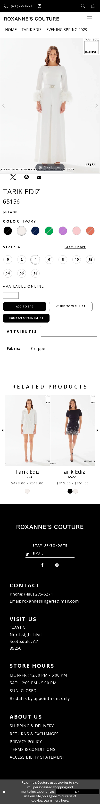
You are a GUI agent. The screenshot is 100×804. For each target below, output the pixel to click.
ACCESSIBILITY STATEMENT (37, 757)
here (64, 800)
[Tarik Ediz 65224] (27, 430)
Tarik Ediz (31, 29)
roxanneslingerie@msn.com (50, 601)
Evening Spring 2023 (66, 29)
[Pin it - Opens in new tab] (26, 177)
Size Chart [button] (75, 246)
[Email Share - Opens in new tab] (39, 177)
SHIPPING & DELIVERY (32, 726)
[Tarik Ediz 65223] (72, 430)
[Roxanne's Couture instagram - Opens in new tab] (39, 6)
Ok (77, 791)
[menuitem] (43, 564)
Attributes (22, 331)
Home (11, 29)
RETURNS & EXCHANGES (34, 734)
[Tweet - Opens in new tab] (13, 177)
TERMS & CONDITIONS (32, 749)
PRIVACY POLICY (26, 741)
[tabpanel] (50, 105)
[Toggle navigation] (89, 18)
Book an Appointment (26, 318)
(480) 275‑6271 (38, 594)
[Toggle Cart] (93, 6)
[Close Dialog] (22, 791)
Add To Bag (24, 306)
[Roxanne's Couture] (31, 19)
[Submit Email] (28, 553)
